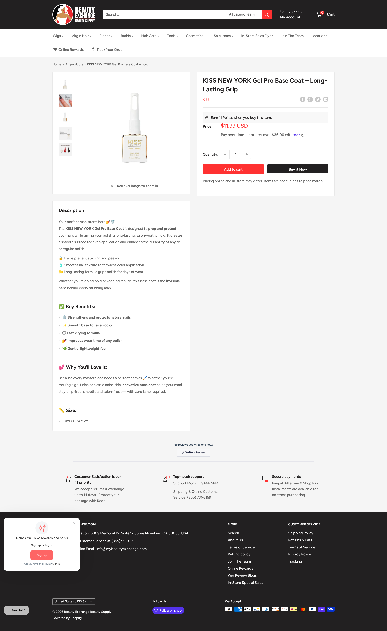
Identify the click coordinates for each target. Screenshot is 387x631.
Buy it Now (298, 169)
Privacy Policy (299, 554)
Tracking (295, 561)
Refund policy (239, 554)
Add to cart (233, 169)
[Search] (267, 14)
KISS (206, 99)
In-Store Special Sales (245, 582)
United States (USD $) (70, 601)
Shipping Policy (300, 533)
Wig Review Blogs (242, 575)
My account (290, 17)
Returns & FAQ (300, 540)
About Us (235, 540)
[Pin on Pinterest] (310, 99)
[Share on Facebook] (302, 99)
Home (56, 64)
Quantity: (210, 154)
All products (74, 64)
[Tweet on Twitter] (318, 99)
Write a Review (197, 454)
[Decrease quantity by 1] (225, 154)
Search (233, 533)
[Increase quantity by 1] (246, 154)
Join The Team (239, 561)
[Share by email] (325, 99)
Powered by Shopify (67, 618)
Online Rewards (240, 568)
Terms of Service (241, 547)
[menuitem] (58, 35)
